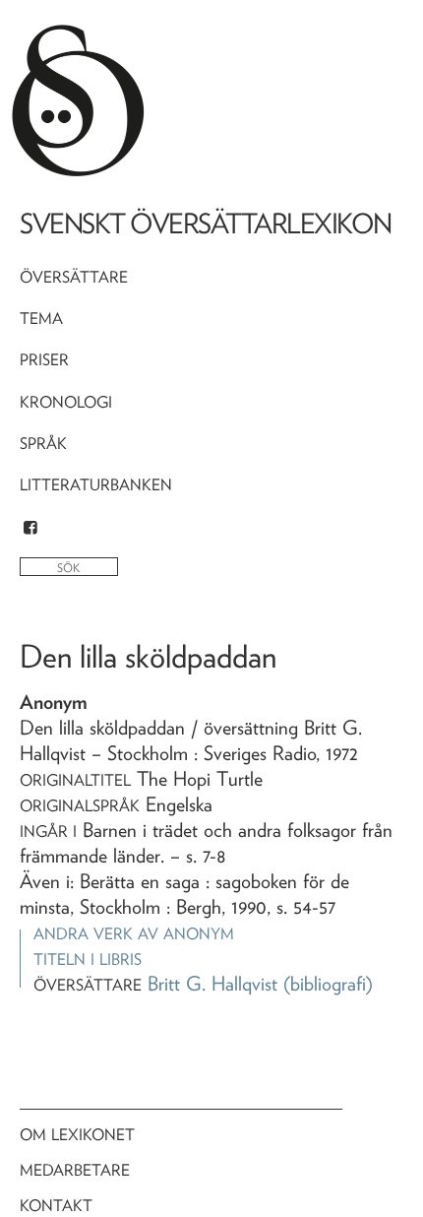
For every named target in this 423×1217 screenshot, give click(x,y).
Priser (44, 360)
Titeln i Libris (87, 959)
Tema (41, 318)
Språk (43, 443)
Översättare (74, 277)
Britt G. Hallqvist (212, 983)
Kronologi (66, 402)
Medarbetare (75, 1170)
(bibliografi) (328, 983)
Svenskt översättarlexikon (206, 223)
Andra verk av (133, 934)
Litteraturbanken (96, 485)
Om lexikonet (77, 1134)
